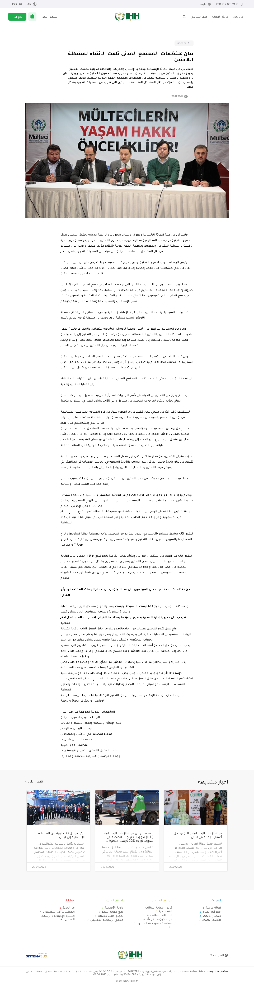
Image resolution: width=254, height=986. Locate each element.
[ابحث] (184, 16)
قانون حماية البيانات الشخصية (158, 909)
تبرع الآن (17, 17)
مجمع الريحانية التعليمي (106, 920)
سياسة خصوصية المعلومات (152, 923)
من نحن (238, 16)
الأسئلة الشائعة (161, 915)
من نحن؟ (69, 907)
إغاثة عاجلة (213, 907)
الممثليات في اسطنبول (59, 911)
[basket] (32, 16)
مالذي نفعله (220, 16)
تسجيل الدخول (49, 17)
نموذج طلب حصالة (110, 916)
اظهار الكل (35, 781)
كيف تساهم (199, 16)
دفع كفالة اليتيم (112, 911)
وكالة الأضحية (114, 907)
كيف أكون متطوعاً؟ (159, 919)
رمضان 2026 (212, 916)
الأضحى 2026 (211, 920)
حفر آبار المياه (212, 911)
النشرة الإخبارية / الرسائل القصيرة (58, 917)
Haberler (181, 43)
